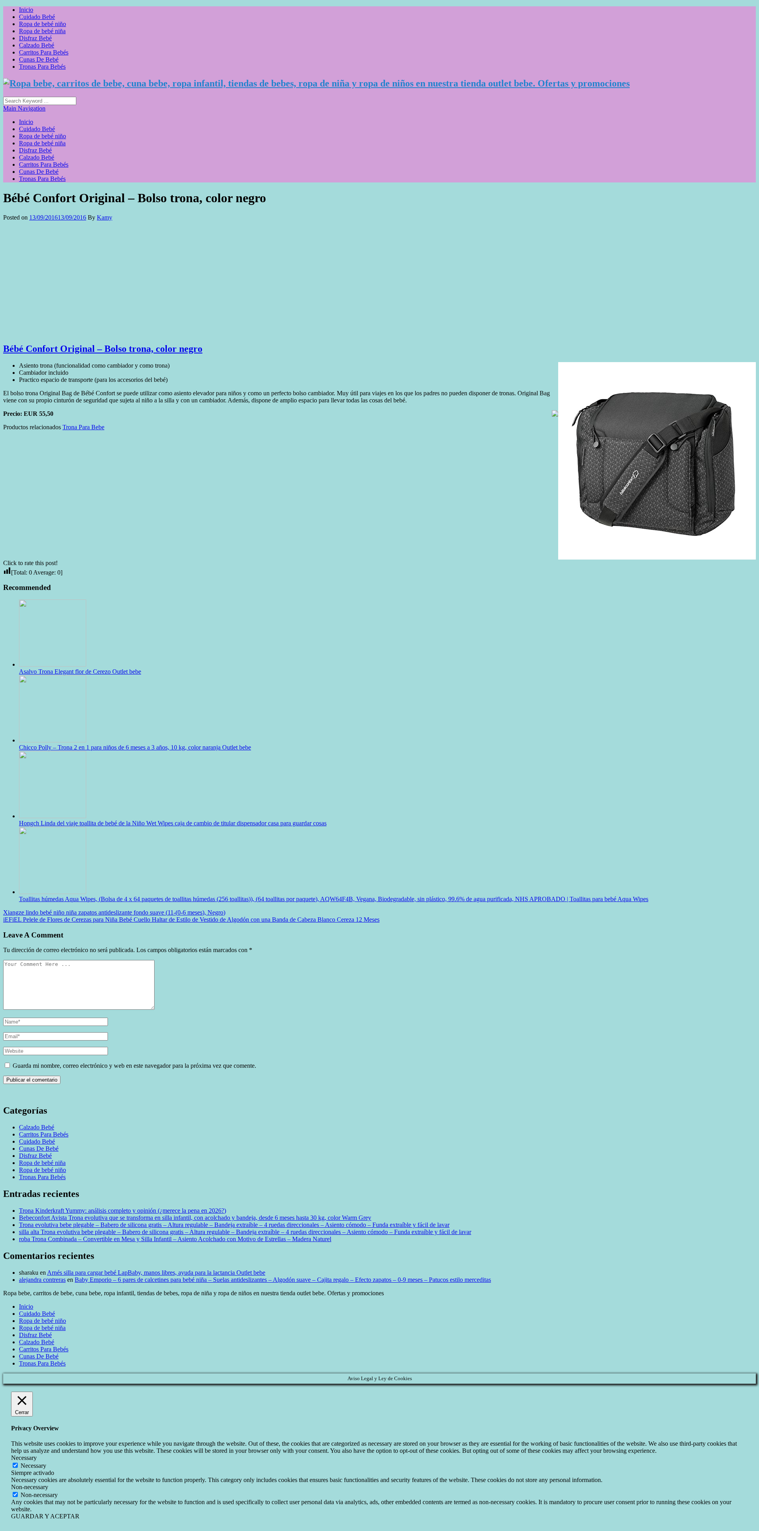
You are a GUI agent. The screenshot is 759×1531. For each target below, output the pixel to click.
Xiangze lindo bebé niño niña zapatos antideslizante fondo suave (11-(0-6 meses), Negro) (114, 912)
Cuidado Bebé (37, 16)
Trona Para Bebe (83, 427)
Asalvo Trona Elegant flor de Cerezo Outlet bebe (80, 671)
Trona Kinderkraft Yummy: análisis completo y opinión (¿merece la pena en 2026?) (122, 1210)
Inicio (26, 9)
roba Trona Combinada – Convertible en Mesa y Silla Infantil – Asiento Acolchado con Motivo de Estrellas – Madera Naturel (175, 1239)
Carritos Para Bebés (43, 52)
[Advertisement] (379, 280)
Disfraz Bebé (35, 38)
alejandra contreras (42, 1279)
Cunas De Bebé (39, 59)
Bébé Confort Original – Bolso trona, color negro (102, 349)
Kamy (104, 217)
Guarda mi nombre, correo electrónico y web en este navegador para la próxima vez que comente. (134, 1065)
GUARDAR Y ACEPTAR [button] (45, 1516)
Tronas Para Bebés (42, 66)
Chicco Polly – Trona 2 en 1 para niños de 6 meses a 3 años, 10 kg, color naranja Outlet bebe (135, 747)
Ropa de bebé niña (42, 31)
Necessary (33, 1465)
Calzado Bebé (36, 45)
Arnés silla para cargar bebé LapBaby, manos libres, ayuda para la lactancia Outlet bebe (156, 1272)
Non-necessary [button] (29, 1487)
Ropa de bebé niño (42, 24)
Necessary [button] (24, 1457)
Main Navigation (24, 108)
